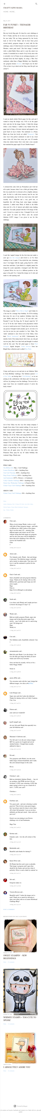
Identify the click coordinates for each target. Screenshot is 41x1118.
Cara (11, 636)
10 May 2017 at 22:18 (15, 547)
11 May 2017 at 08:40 (15, 645)
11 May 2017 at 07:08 (15, 607)
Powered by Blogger (22, 1106)
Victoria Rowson (15, 892)
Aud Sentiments (8, 478)
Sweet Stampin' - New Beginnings (15, 957)
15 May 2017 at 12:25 (15, 842)
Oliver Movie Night (22, 311)
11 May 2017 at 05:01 (15, 593)
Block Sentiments (13, 336)
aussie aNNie (13, 678)
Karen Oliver (13, 861)
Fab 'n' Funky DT (16, 504)
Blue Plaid (28, 349)
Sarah (11, 599)
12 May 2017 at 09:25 (15, 716)
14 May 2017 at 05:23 (15, 827)
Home (5, 12)
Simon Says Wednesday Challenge (13, 483)
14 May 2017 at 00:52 (15, 794)
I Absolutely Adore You (16, 1067)
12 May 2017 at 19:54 (15, 749)
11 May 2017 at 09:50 (15, 672)
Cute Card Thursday (9, 473)
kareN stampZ (14, 722)
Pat (11, 755)
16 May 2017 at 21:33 (15, 873)
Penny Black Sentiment (17, 507)
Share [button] (4, 501)
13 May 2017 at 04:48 (15, 770)
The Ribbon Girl (8, 468)
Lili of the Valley (29, 504)
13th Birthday (26, 376)
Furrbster (12, 801)
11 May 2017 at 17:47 (15, 686)
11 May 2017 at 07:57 (15, 630)
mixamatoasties (14, 651)
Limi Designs (14, 693)
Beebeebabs (13, 848)
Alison (12, 554)
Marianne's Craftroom (16, 737)
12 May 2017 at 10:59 (15, 730)
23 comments (11, 962)
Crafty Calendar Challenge (11, 480)
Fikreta (12, 709)
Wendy (12, 614)
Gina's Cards (13, 574)
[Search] (36, 3)
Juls (11, 879)
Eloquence (31, 134)
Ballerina (9, 504)
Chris (11, 521)
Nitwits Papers (7, 507)
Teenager (26, 507)
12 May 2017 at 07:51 (15, 703)
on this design (14, 258)
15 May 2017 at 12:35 (15, 854)
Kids (23, 504)
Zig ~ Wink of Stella (8, 510)
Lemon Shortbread (9, 470)
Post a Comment (9, 909)
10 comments (11, 1071)
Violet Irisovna (26, 346)
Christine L (13, 776)
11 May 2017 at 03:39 (15, 568)
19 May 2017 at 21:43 (15, 904)
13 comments (11, 1024)
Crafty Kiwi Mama (12, 7)
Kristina (19, 64)
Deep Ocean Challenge (10, 475)
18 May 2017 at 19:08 (15, 886)
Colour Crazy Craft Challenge (12, 485)
